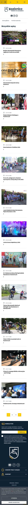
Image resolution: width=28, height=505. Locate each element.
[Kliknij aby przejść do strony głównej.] (10, 2)
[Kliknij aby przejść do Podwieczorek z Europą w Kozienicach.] (14, 390)
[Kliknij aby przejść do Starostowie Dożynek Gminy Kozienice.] (14, 69)
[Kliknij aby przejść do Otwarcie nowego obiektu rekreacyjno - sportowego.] (14, 358)
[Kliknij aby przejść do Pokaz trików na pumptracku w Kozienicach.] (14, 326)
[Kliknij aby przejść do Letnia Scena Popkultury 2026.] (14, 229)
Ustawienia (14, 498)
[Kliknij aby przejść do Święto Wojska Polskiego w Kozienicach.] (14, 102)
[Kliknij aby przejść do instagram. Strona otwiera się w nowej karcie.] (17, 16)
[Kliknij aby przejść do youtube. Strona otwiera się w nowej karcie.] (12, 16)
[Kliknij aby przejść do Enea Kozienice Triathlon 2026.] (14, 134)
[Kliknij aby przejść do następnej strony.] (19, 414)
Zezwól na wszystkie (14, 502)
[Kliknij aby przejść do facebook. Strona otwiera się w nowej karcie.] (14, 16)
